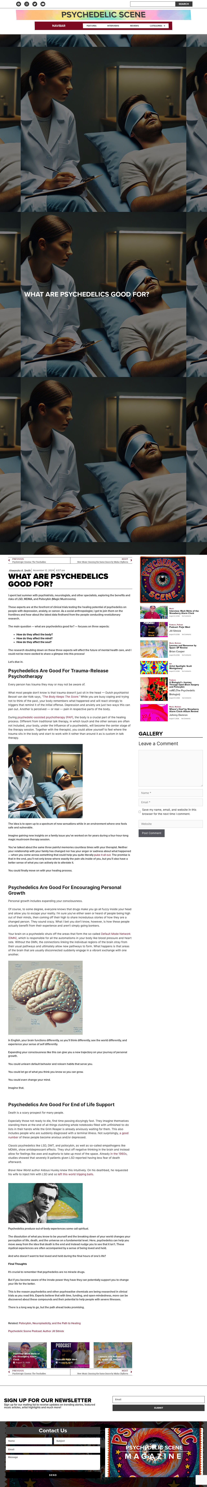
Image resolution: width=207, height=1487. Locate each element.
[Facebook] (18, 4)
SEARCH (184, 4)
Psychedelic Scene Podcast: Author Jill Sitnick (36, 1331)
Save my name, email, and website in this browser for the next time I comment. (169, 811)
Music (171, 609)
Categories (156, 26)
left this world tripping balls (75, 1174)
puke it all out (102, 855)
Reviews (134, 26)
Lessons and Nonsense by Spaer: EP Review (111, 1358)
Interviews (113, 26)
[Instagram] (26, 4)
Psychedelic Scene (103, 15)
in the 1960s (118, 1153)
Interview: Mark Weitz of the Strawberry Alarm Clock (26, 1356)
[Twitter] (34, 4)
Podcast (180, 625)
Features (92, 26)
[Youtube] (42, 4)
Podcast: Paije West (66, 1359)
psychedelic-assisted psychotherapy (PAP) (45, 717)
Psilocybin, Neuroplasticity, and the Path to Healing (50, 1323)
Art (170, 664)
